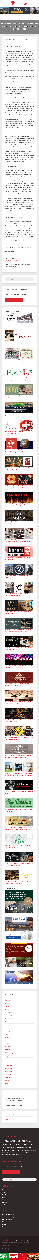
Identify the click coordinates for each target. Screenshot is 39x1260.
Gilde (27, 1153)
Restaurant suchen (8, 1214)
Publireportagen (9, 1053)
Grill (11, 1150)
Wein (6, 1083)
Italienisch (27, 1144)
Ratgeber (7, 1056)
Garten (7, 1009)
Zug (3, 1205)
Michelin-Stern (9, 1037)
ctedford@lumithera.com (12, 260)
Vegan (7, 1080)
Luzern (4, 1190)
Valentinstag (8, 1077)
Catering (5, 1150)
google (9, 1249)
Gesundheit (8, 1019)
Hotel (5, 1141)
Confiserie (10, 1153)
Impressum (5, 1227)
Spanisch (19, 1154)
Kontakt (4, 1224)
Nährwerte (5, 1222)
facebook (2, 1249)
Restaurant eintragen (14, 300)
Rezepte (7, 1062)
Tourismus (8, 1074)
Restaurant (17, 1150)
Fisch (30, 1150)
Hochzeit (7, 1025)
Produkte (7, 1049)
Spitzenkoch (8, 1071)
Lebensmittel (8, 1034)
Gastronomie (8, 1012)
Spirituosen (8, 1068)
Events (7, 1006)
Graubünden (6, 1200)
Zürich (4, 1192)
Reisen (7, 1059)
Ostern (7, 1043)
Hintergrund (8, 1022)
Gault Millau (17, 1141)
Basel (4, 1195)
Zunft (15, 1153)
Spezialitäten (9, 1065)
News (6, 1040)
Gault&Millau (8, 1015)
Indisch (4, 1153)
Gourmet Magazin (7, 1219)
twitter (5, 1249)
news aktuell (12, 39)
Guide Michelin (21, 1153)
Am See (28, 1148)
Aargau (4, 1202)
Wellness (17, 1144)
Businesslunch (9, 1148)
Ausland (7, 1003)
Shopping (14, 1154)
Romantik (7, 1144)
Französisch (9, 1154)
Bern (3, 1197)
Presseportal (8, 1046)
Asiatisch (25, 1150)
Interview (7, 1031)
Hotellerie (8, 1028)
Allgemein (8, 1000)
